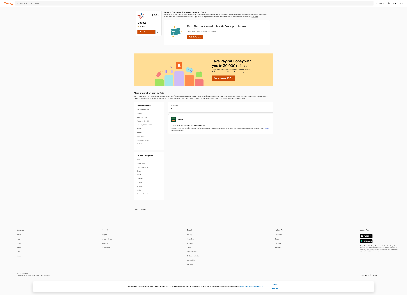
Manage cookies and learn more (251, 286)
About (19, 235)
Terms (267, 128)
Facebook (278, 235)
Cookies (190, 264)
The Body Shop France (144, 125)
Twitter (277, 239)
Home (136, 210)
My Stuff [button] (379, 3)
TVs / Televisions (142, 167)
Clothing (139, 182)
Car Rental (140, 186)
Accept (274, 284)
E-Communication (193, 256)
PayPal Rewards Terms (194, 31)
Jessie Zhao (141, 136)
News (19, 247)
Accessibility (191, 260)
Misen (139, 129)
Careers (19, 243)
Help (18, 239)
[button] (368, 275)
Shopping (140, 179)
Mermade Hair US (143, 121)
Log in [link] (401, 3)
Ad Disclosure (192, 252)
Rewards (105, 243)
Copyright (190, 239)
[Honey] (8, 3)
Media (19, 256)
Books (139, 190)
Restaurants (141, 163)
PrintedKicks (141, 144)
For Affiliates (106, 247)
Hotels (139, 171)
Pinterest (278, 247)
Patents (189, 243)
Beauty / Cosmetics (143, 194)
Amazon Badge (107, 239)
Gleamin (139, 132)
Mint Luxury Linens (143, 140)
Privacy (189, 235)
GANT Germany (142, 117)
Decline (275, 288)
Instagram (278, 243)
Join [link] (394, 3)
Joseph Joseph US (143, 110)
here (48, 275)
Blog (18, 252)
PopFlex (139, 113)
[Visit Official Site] (157, 32)
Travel (139, 175)
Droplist (104, 235)
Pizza (138, 160)
